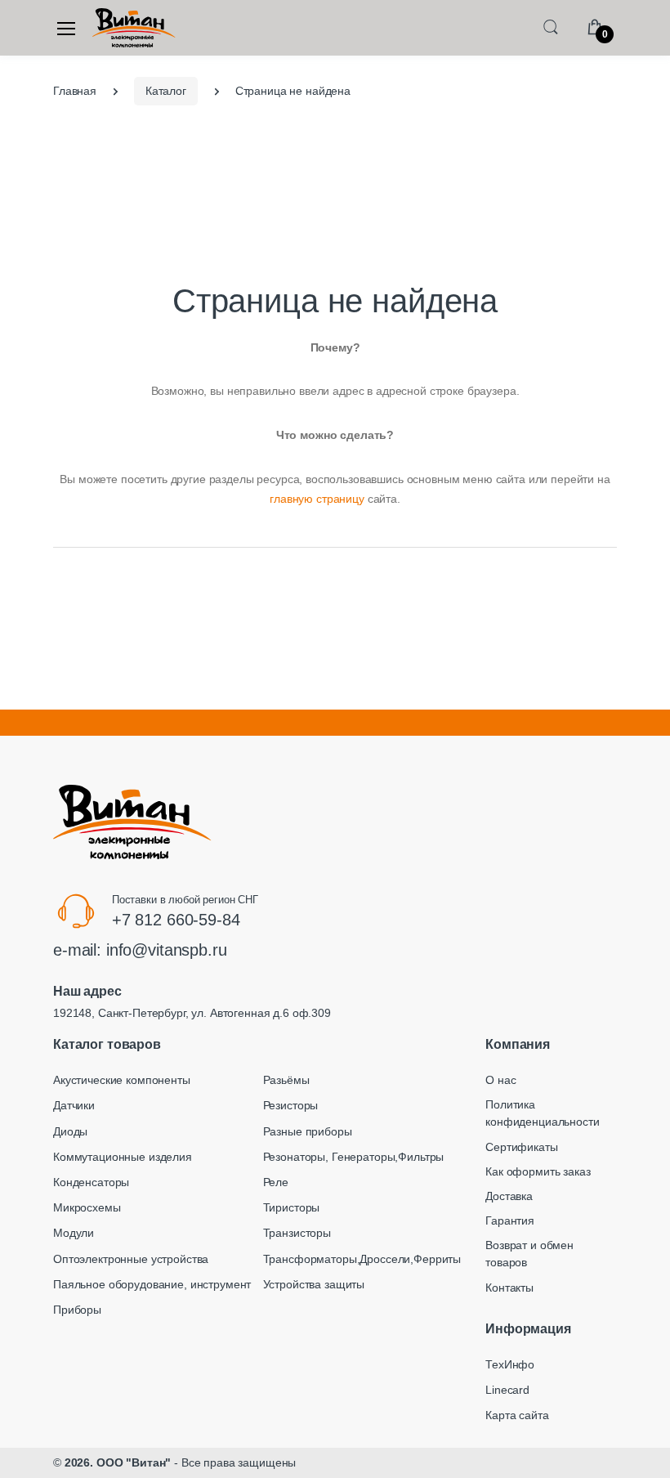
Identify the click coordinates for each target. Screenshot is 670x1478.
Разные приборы (307, 1131)
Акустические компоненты (121, 1079)
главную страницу (317, 498)
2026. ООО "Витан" (118, 1462)
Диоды (70, 1131)
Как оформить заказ (537, 1171)
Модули (73, 1232)
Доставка (509, 1196)
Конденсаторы (91, 1182)
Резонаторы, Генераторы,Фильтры (353, 1156)
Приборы (77, 1309)
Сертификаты (521, 1146)
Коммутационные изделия (122, 1156)
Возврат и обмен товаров (529, 1253)
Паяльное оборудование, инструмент (152, 1284)
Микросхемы (87, 1207)
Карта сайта (516, 1415)
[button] (551, 26)
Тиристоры (291, 1207)
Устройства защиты (314, 1284)
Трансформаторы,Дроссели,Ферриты (362, 1258)
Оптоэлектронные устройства (130, 1258)
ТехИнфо (509, 1364)
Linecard (507, 1389)
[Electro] (134, 27)
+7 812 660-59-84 (176, 920)
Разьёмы (286, 1079)
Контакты (509, 1287)
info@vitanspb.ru (166, 950)
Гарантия (509, 1220)
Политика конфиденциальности (542, 1113)
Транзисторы (297, 1232)
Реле (275, 1182)
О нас (500, 1079)
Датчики (74, 1105)
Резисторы (291, 1105)
